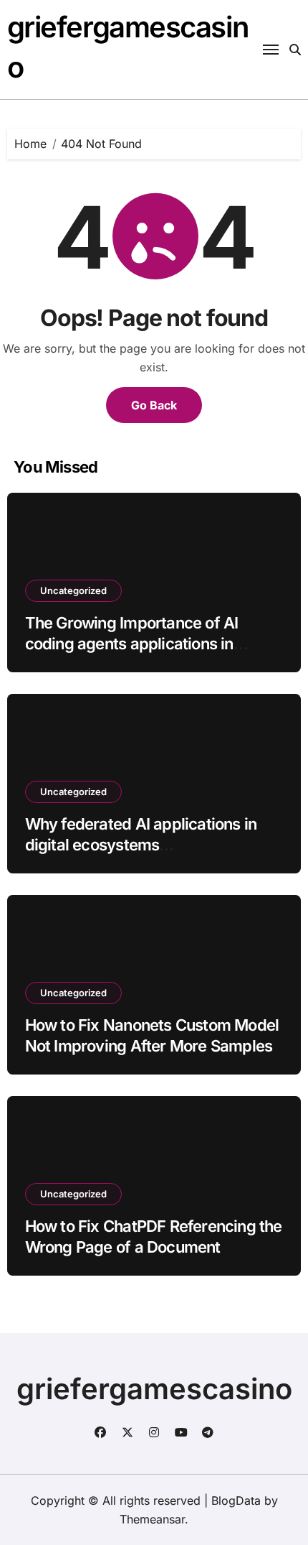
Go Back (154, 405)
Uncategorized (73, 590)
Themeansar (152, 1519)
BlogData (236, 1500)
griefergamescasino (154, 1388)
